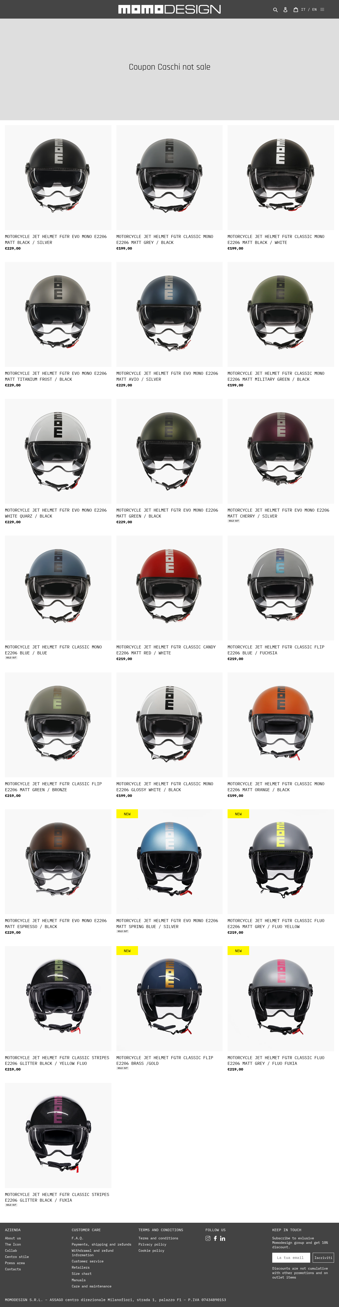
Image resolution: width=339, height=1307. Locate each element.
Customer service (87, 1261)
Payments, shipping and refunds (101, 1244)
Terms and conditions (158, 1238)
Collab (11, 1250)
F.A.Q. (78, 1238)
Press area (15, 1263)
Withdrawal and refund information (92, 1252)
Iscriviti (323, 1257)
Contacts (13, 1269)
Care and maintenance (91, 1286)
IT (303, 9)
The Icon (13, 1244)
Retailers (81, 1267)
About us (13, 1238)
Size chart (82, 1273)
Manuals (79, 1280)
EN (314, 9)
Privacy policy (152, 1244)
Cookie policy (151, 1250)
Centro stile (17, 1256)
